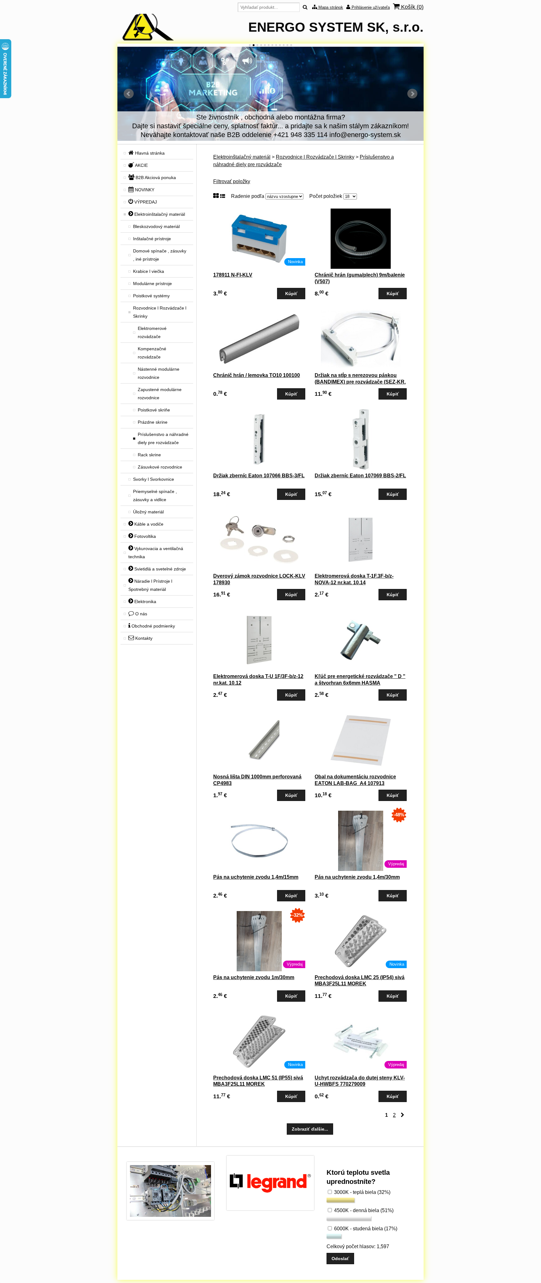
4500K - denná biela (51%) (363, 1210)
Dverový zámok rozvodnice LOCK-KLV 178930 (259, 579)
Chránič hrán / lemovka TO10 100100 (256, 375)
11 (287, 45)
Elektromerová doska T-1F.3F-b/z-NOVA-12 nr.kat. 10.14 (354, 579)
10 (284, 45)
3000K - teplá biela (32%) (361, 1192)
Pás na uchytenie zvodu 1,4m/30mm (357, 877)
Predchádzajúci (129, 94)
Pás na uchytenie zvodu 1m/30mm (253, 977)
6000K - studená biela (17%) (365, 1228)
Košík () (411, 7)
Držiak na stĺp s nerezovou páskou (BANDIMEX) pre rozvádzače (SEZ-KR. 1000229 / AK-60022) (360, 382)
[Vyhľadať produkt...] (305, 7)
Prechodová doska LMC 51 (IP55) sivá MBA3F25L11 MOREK (258, 1081)
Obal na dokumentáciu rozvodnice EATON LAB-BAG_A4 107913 (355, 780)
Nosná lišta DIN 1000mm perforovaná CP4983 (257, 780)
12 (291, 45)
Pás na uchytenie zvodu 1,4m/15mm (255, 877)
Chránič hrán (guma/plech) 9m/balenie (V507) (360, 278)
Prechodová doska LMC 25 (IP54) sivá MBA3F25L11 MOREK (359, 981)
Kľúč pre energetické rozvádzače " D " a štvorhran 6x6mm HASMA (360, 680)
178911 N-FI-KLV (232, 275)
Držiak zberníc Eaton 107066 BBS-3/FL (259, 475)
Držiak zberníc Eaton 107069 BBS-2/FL (360, 475)
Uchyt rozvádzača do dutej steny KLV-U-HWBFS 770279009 (360, 1081)
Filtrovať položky (231, 181)
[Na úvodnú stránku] (145, 38)
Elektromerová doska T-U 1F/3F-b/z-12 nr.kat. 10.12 (258, 680)
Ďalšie (412, 94)
